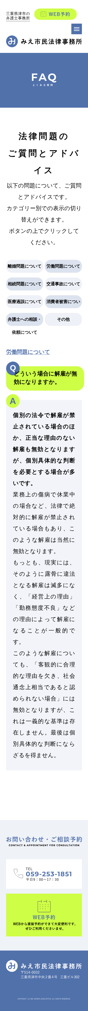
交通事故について (63, 284)
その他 (63, 319)
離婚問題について (25, 266)
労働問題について (63, 266)
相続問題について (25, 284)
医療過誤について (25, 301)
